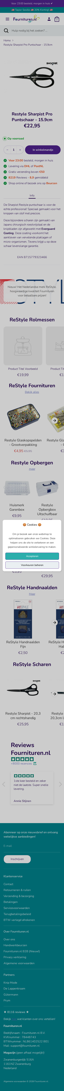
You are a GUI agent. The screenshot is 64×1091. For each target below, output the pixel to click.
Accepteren (32, 556)
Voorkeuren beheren (32, 565)
